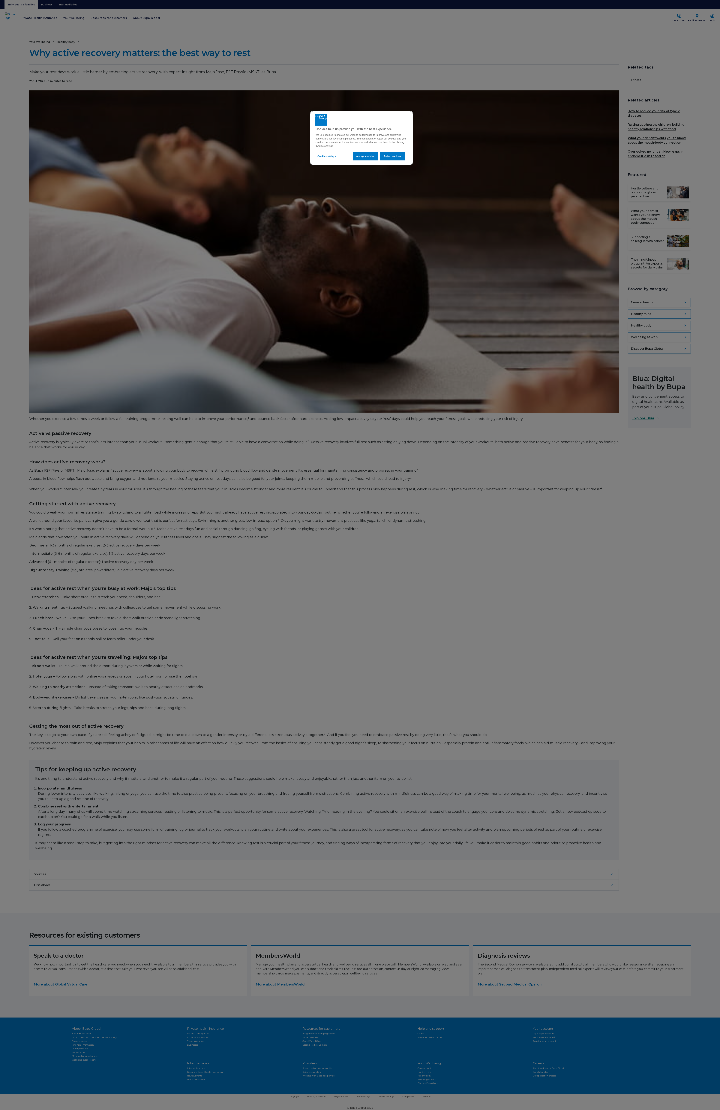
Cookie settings (326, 156)
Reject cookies (392, 156)
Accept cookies (365, 156)
